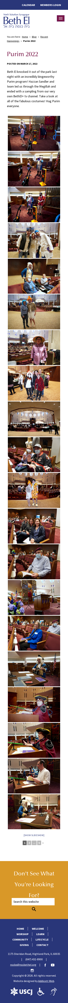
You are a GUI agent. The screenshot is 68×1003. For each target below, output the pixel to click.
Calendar (28, 5)
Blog (34, 36)
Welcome (38, 928)
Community (20, 939)
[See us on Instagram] (34, 970)
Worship (23, 934)
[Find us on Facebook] (46, 964)
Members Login (50, 5)
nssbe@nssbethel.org (23, 964)
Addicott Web (46, 981)
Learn (40, 934)
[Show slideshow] (34, 835)
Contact (42, 945)
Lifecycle (42, 939)
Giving (24, 945)
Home (25, 36)
